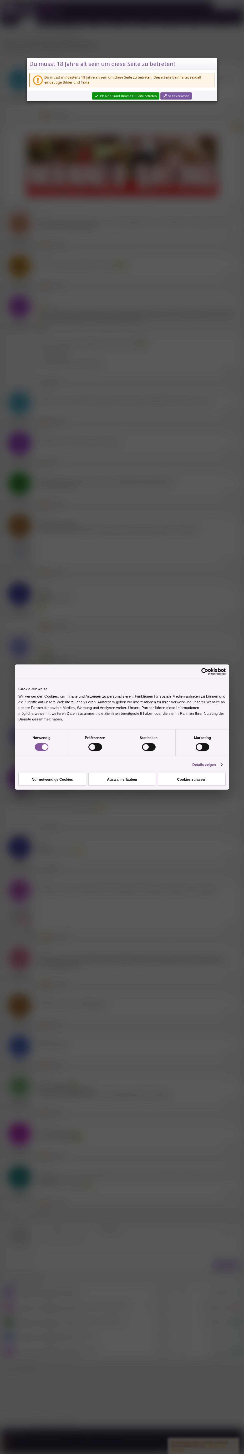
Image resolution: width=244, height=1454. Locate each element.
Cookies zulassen (191, 779)
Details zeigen (204, 764)
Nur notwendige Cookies (52, 779)
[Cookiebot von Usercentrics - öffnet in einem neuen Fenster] (205, 671)
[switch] (95, 747)
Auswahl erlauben (122, 779)
